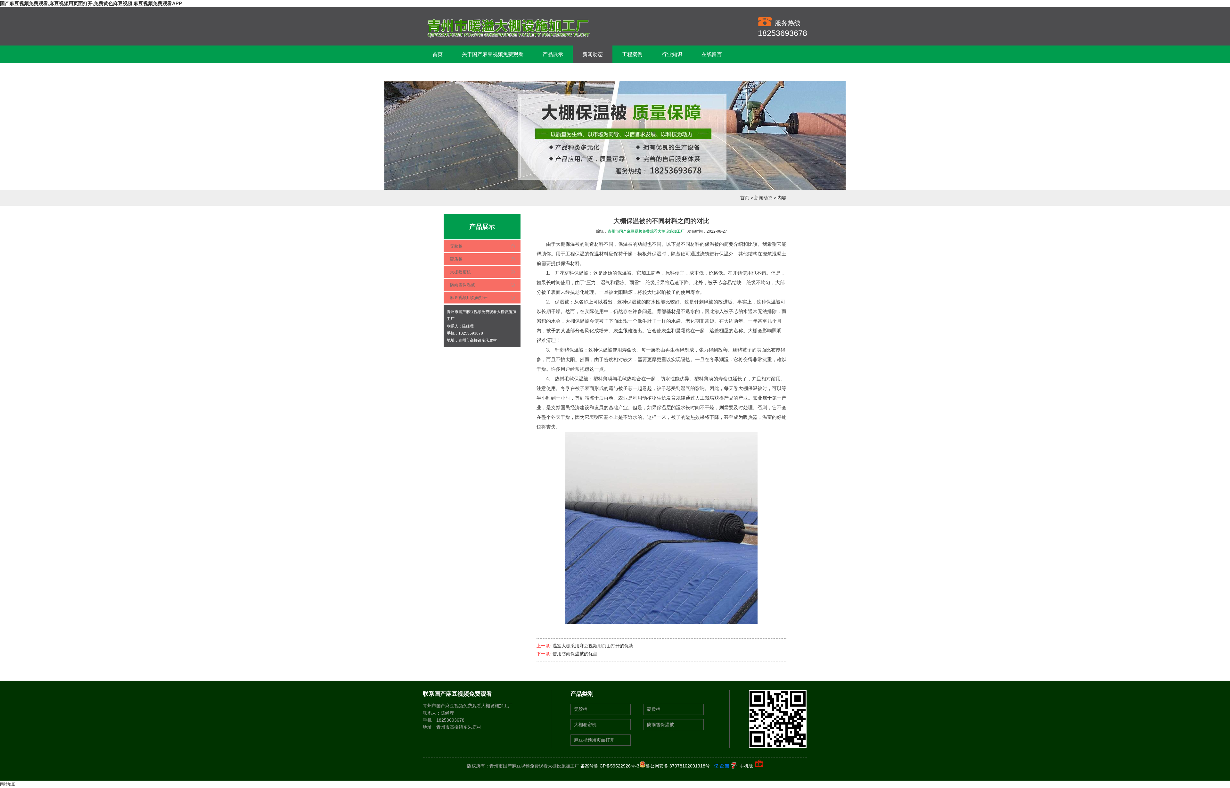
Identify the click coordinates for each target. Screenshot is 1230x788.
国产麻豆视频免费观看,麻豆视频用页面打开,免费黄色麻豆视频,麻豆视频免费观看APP (91, 3)
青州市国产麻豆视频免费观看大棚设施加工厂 (646, 231)
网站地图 (7, 784)
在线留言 (711, 54)
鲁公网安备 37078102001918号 (678, 765)
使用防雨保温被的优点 (575, 653)
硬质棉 (456, 259)
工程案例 (632, 54)
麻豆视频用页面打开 (469, 297)
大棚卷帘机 (460, 272)
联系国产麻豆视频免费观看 (463, 72)
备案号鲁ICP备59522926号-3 (609, 765)
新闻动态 (592, 54)
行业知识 (672, 54)
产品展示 (553, 54)
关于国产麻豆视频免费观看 (492, 54)
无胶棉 (456, 246)
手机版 (746, 765)
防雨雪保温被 (462, 284)
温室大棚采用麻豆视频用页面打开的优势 (593, 645)
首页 (437, 54)
